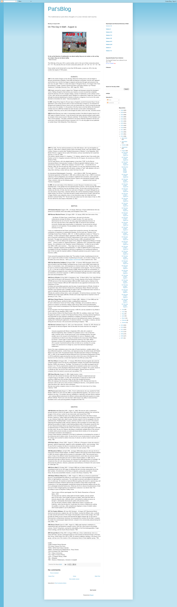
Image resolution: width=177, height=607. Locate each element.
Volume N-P (109, 41)
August (124, 150)
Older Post (97, 576)
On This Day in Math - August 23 (125, 200)
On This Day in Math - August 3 (125, 296)
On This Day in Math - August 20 (125, 214)
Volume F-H (109, 35)
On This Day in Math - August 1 (125, 306)
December (124, 138)
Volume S (108, 47)
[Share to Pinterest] (75, 564)
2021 (122, 121)
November (124, 141)
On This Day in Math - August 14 (125, 243)
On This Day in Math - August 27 (125, 181)
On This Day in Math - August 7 (125, 277)
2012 (122, 327)
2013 (122, 325)
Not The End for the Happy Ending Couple (125, 169)
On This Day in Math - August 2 (125, 301)
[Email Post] (65, 564)
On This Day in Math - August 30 (125, 159)
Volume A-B (109, 26)
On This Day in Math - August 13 (125, 248)
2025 (122, 112)
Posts (109, 100)
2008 (122, 336)
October (124, 145)
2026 (122, 110)
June (123, 311)
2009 (122, 333)
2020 (122, 123)
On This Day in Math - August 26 (125, 185)
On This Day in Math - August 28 (125, 176)
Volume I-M (109, 38)
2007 (122, 338)
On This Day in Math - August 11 (125, 257)
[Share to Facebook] (73, 564)
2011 (122, 329)
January (124, 322)
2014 (122, 136)
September (124, 147)
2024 (122, 114)
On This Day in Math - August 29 (125, 163)
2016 (122, 132)
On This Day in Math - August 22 (125, 205)
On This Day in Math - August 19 (125, 219)
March (123, 318)
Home (74, 576)
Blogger (91, 595)
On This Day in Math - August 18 (125, 224)
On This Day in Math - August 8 (125, 272)
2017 (122, 129)
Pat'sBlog (59, 9)
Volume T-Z (109, 50)
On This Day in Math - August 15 (125, 238)
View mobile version (74, 579)
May (123, 314)
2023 (122, 116)
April (123, 316)
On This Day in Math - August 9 (125, 267)
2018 (122, 127)
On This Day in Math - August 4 (125, 291)
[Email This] (68, 564)
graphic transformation (75, 259)
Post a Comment (54, 573)
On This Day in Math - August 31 (125, 154)
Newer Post (51, 576)
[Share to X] (72, 564)
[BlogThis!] (70, 564)
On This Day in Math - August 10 (125, 262)
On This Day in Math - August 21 (125, 209)
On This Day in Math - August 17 (125, 229)
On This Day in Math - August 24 (125, 195)
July (123, 309)
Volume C (108, 29)
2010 (122, 331)
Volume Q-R (109, 44)
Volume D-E (109, 32)
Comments (111, 102)
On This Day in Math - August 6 (125, 281)
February (124, 320)
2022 (122, 119)
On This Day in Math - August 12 (125, 253)
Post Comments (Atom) (60, 583)
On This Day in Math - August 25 (125, 190)
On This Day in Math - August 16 (125, 233)
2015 (122, 134)
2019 (122, 125)
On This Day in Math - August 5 (125, 286)
